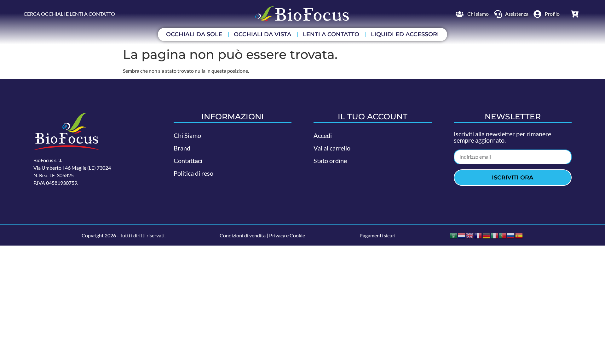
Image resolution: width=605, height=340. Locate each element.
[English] (470, 235)
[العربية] (454, 235)
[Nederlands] (462, 235)
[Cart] (574, 14)
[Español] (519, 235)
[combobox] (98, 13)
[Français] (478, 235)
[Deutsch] (486, 235)
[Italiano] (495, 235)
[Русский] (511, 235)
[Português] (503, 235)
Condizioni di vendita (243, 235)
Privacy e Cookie (287, 235)
